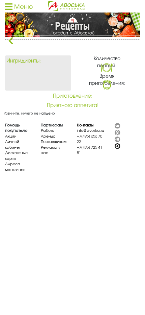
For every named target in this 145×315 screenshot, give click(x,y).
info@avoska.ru (90, 130)
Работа (48, 130)
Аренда (48, 136)
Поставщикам (53, 142)
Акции (11, 136)
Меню (22, 7)
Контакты (85, 125)
